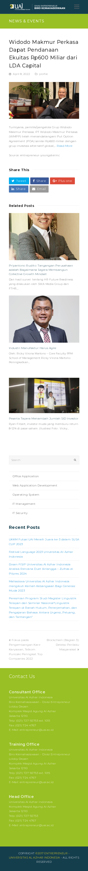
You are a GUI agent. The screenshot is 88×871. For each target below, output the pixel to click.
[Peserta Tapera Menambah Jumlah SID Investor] (44, 395)
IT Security (20, 513)
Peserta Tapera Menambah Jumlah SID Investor (44, 418)
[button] (19, 180)
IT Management (24, 503)
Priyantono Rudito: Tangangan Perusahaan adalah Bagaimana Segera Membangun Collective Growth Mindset (41, 270)
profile (43, 74)
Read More (65, 146)
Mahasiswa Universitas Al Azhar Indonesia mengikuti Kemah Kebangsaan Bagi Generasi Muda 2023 (42, 585)
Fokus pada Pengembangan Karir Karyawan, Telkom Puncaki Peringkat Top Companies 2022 (26, 649)
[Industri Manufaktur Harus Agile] (44, 319)
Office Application (25, 476)
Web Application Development (34, 485)
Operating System (25, 494)
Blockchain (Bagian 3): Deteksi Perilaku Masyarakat (63, 644)
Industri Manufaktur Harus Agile (32, 348)
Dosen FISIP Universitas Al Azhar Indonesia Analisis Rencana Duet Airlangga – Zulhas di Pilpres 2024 (41, 569)
